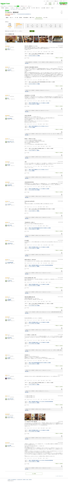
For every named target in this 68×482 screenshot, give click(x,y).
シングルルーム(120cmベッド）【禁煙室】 (34, 248)
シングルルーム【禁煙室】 (32, 127)
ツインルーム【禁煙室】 (32, 170)
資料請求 (30, 479)
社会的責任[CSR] (19, 479)
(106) (25, 17)
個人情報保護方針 (13, 479)
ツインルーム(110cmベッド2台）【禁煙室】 (34, 305)
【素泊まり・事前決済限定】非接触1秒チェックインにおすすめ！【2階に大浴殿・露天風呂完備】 (41, 265)
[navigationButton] (61, 39)
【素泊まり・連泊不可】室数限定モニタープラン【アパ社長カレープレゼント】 (39, 126)
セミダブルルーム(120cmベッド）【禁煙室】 (34, 55)
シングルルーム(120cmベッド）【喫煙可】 (34, 150)
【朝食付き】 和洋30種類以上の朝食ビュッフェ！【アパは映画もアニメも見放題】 (39, 188)
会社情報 (9, 479)
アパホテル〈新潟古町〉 (12, 12)
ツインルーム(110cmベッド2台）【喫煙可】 (34, 323)
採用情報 (24, 479)
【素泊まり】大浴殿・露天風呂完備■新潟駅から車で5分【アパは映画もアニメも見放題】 (40, 362)
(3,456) (39, 17)
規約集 (27, 479)
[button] (11, 39)
